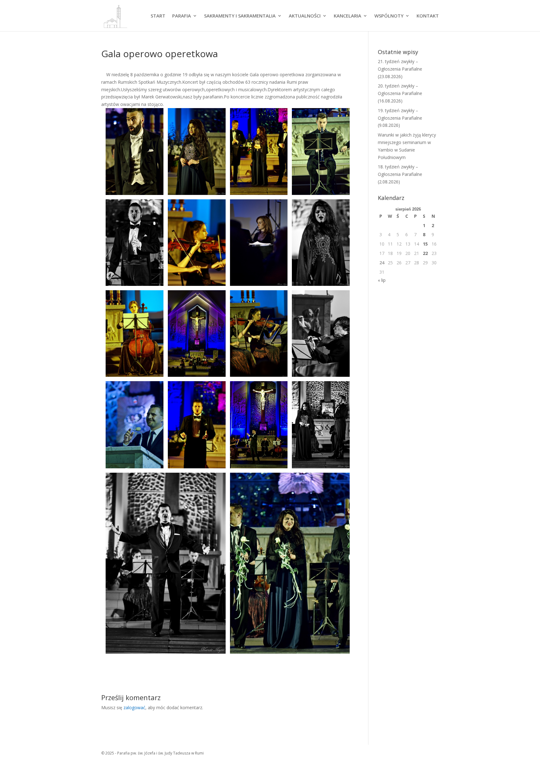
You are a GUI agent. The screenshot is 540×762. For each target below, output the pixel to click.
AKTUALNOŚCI (305, 16)
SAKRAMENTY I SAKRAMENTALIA (240, 16)
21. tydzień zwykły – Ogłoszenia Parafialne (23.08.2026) (400, 68)
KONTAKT (428, 16)
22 (425, 253)
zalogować (134, 707)
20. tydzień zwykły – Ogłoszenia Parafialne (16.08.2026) (400, 93)
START (158, 16)
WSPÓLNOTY (388, 16)
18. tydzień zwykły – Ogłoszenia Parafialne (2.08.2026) (400, 174)
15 (425, 244)
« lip (382, 280)
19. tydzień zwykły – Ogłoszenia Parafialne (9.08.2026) (400, 117)
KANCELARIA (347, 16)
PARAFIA (181, 16)
